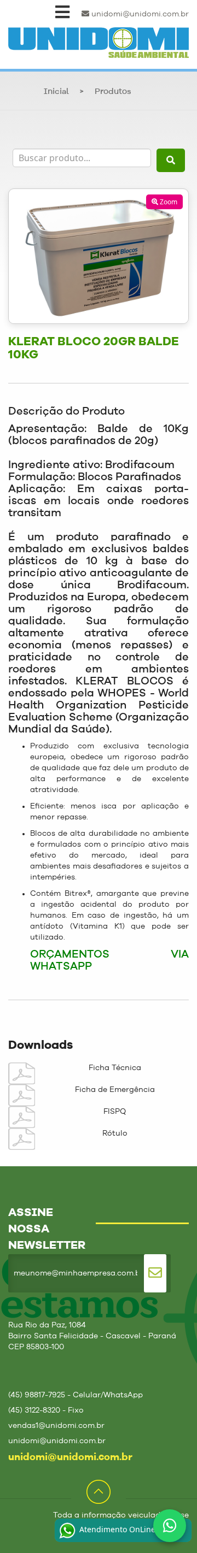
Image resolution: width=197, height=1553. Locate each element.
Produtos (113, 92)
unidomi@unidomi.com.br (139, 14)
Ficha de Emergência (115, 1090)
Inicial (56, 92)
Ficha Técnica (115, 1068)
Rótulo (115, 1133)
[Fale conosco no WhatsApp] (169, 1525)
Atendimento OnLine (116, 1529)
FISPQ (114, 1111)
